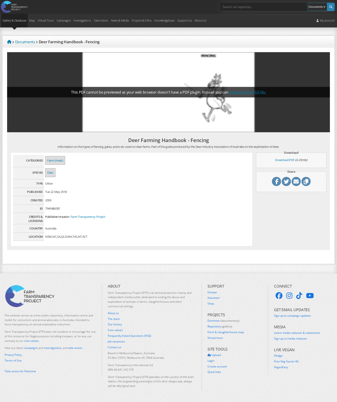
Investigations (82, 20)
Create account (217, 366)
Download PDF (284, 160)
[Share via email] (296, 181)
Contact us (114, 347)
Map (32, 20)
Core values (115, 330)
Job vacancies (116, 341)
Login (210, 361)
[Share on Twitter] (286, 181)
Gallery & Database (14, 20)
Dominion (223, 321)
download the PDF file (247, 92)
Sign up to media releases (290, 338)
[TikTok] (299, 296)
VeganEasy (281, 367)
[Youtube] (309, 296)
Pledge (278, 356)
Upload (216, 355)
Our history (115, 324)
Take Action (101, 20)
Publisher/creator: (57, 217)
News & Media (120, 20)
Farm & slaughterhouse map (225, 332)
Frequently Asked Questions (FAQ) (129, 336)
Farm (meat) (55, 160)
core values (31, 341)
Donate (212, 292)
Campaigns (64, 20)
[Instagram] (289, 296)
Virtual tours (215, 338)
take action (75, 348)
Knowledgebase (164, 20)
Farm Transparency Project (88, 217)
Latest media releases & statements (297, 333)
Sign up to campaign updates (292, 316)
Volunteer (213, 298)
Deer (50, 172)
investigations (52, 348)
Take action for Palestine (20, 371)
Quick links (214, 372)
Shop (210, 303)
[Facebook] (279, 296)
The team (114, 319)
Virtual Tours (46, 20)
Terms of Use (13, 360)
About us (113, 313)
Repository (219, 326)
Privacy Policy (13, 355)
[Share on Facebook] (276, 181)
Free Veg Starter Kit (286, 361)
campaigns (31, 348)
